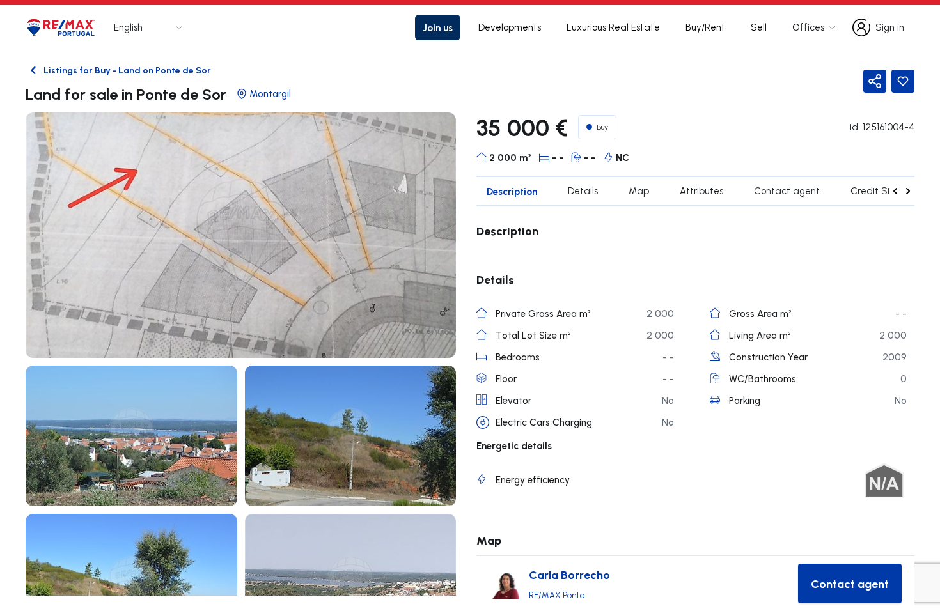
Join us (438, 27)
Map (639, 191)
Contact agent (787, 191)
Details (583, 191)
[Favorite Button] (903, 81)
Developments (509, 27)
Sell (759, 27)
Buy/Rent (705, 27)
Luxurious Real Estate (613, 27)
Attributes (701, 191)
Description (512, 191)
